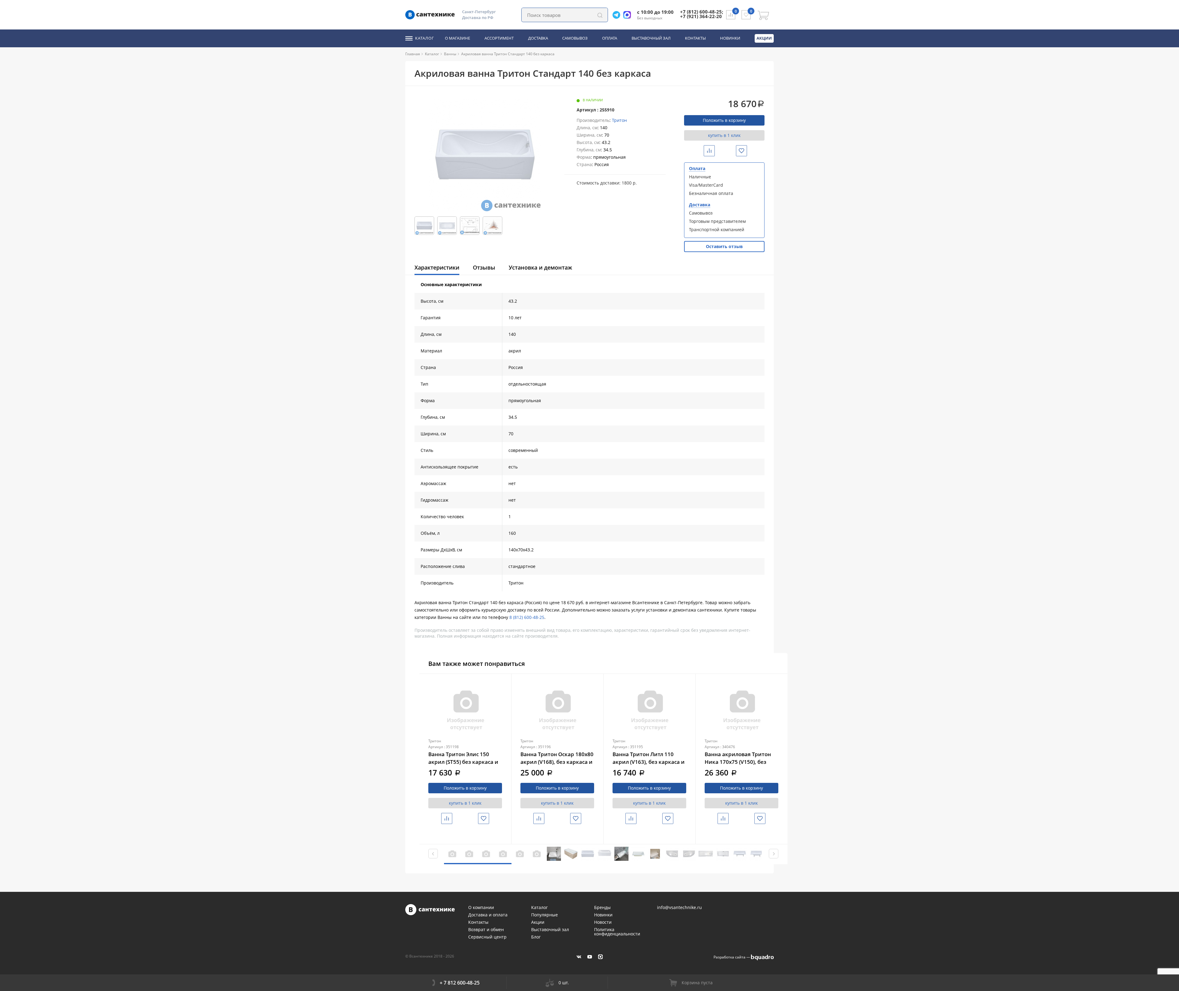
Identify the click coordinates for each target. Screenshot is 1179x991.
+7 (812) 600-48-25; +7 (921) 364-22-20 (701, 14)
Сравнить (714, 150)
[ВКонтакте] (579, 956)
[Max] (628, 15)
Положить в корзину (724, 120)
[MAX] (600, 956)
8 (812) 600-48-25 (526, 617)
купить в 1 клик (724, 135)
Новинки (730, 38)
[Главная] (422, 53)
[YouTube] (589, 956)
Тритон (619, 120)
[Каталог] (441, 53)
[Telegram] (618, 15)
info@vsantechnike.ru (679, 907)
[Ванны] (458, 53)
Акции (764, 38)
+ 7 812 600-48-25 (460, 982)
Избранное (746, 150)
